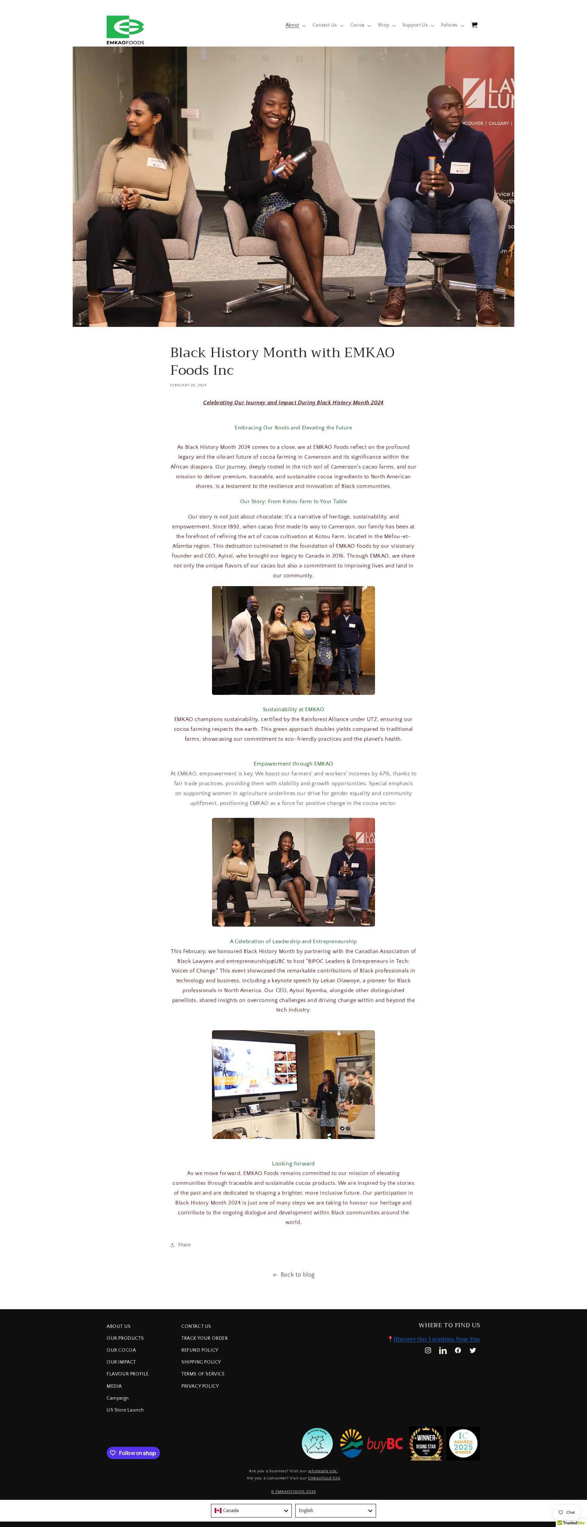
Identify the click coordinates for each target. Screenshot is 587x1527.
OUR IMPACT (121, 1362)
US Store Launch (125, 1410)
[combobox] (251, 1510)
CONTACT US (196, 1326)
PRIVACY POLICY (200, 1386)
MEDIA (114, 1386)
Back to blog (298, 1274)
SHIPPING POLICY (201, 1362)
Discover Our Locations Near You (437, 1339)
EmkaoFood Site (324, 1478)
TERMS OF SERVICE (203, 1374)
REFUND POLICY (199, 1350)
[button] (295, 25)
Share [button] (184, 1245)
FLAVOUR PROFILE (128, 1374)
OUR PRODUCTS (125, 1338)
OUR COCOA (121, 1350)
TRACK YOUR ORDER (204, 1338)
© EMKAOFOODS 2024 (293, 1492)
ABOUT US (119, 1326)
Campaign (118, 1398)
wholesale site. (323, 1471)
